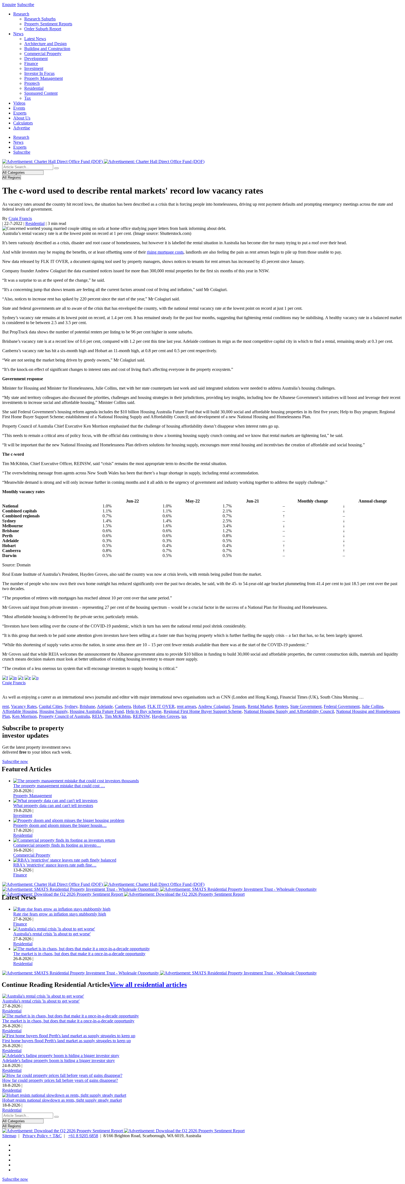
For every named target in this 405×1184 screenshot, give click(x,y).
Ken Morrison (24, 716)
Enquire (9, 4)
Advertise (21, 128)
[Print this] (35, 677)
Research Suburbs (40, 19)
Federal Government (342, 706)
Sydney (70, 706)
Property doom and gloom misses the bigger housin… (60, 825)
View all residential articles (148, 984)
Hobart (139, 706)
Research (21, 14)
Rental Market (260, 706)
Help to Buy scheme (143, 711)
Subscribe (25, 4)
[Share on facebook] (5, 677)
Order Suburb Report (42, 28)
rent (5, 706)
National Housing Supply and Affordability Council (289, 711)
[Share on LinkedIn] (13, 677)
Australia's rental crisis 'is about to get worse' (52, 934)
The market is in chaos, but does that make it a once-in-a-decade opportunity (79, 953)
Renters (281, 706)
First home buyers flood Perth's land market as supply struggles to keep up (66, 1040)
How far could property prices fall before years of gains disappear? (60, 1080)
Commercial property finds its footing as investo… (57, 845)
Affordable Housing (19, 711)
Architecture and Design (45, 43)
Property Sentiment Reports (48, 23)
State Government (306, 706)
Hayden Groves (165, 716)
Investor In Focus (39, 73)
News (18, 33)
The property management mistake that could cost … (59, 785)
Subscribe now (15, 761)
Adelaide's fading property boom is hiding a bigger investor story (58, 1060)
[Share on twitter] (20, 677)
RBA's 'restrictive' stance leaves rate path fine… (54, 865)
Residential (34, 88)
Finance (31, 63)
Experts (19, 113)
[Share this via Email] (28, 677)
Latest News (35, 38)
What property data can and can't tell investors (53, 805)
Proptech (32, 83)
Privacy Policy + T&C (42, 1135)
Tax (27, 98)
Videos (19, 103)
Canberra (123, 706)
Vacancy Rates (24, 706)
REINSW (141, 716)
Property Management (43, 78)
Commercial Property (42, 53)
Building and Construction (47, 48)
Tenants (238, 706)
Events (19, 108)
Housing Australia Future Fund (97, 711)
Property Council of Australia (64, 716)
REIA (97, 716)
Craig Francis (20, 218)
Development (36, 58)
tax (184, 716)
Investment (33, 68)
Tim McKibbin (118, 716)
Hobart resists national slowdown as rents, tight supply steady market (62, 1100)
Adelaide (105, 706)
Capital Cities (50, 706)
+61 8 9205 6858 (83, 1135)
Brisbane (87, 706)
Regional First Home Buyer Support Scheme (203, 711)
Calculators (23, 123)
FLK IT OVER (161, 706)
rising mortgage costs (165, 252)
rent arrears (186, 706)
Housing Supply (53, 711)
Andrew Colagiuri (214, 706)
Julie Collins (372, 706)
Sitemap (9, 1135)
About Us (21, 118)
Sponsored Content (41, 93)
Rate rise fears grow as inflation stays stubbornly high (59, 914)
